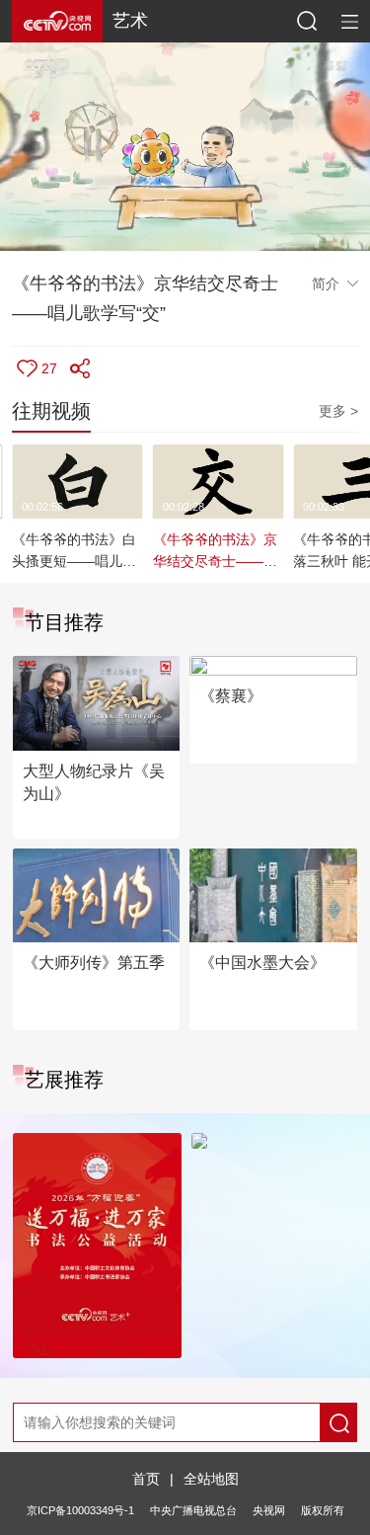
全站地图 (211, 1479)
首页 (146, 1479)
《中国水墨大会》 (262, 962)
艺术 (130, 21)
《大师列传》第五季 (94, 962)
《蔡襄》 (230, 695)
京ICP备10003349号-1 (80, 1510)
